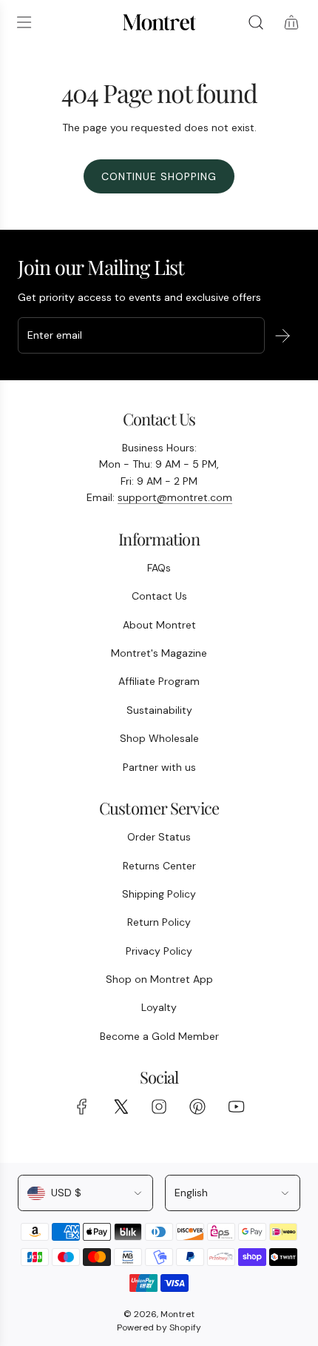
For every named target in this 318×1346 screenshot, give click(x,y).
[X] (120, 1106)
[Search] (256, 22)
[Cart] (291, 22)
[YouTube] (236, 1106)
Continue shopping (159, 176)
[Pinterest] (197, 1106)
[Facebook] (82, 1106)
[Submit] (282, 336)
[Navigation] (23, 22)
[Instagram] (159, 1106)
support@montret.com (175, 497)
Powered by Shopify (159, 1327)
